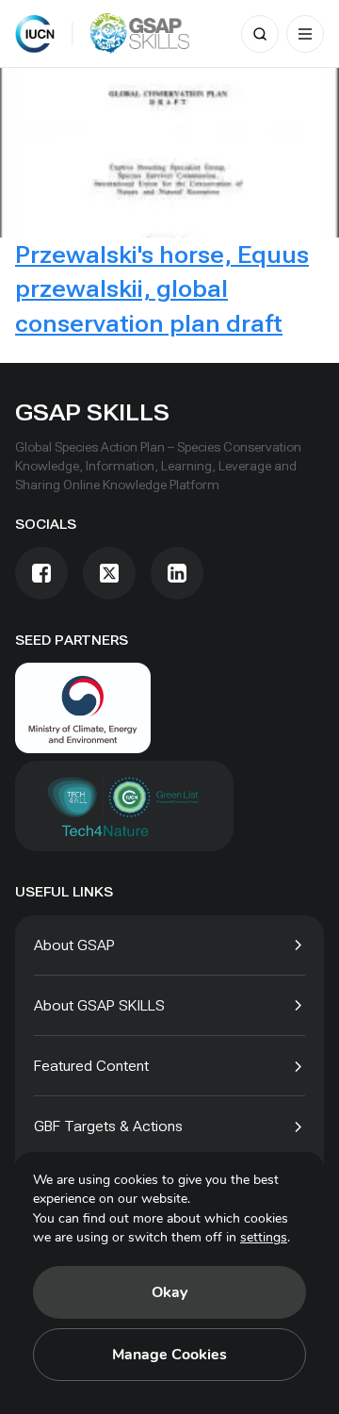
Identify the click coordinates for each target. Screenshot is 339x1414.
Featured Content (91, 1066)
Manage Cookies (169, 1354)
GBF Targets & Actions (108, 1126)
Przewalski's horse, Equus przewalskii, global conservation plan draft (162, 288)
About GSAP (74, 945)
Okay (169, 1292)
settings (263, 1237)
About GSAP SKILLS (99, 1005)
